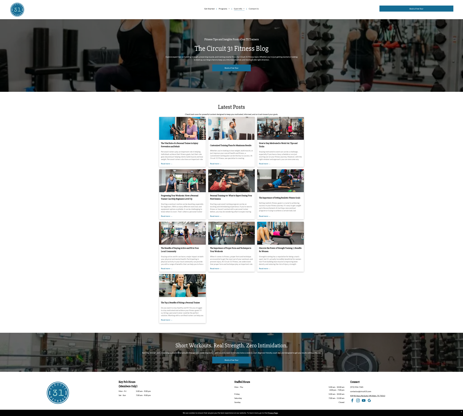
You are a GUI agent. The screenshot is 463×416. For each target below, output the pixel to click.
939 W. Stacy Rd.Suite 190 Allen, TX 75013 (367, 396)
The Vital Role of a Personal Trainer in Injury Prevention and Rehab (179, 145)
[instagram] (358, 400)
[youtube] (363, 400)
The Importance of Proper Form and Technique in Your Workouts (230, 250)
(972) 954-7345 (356, 387)
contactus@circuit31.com (360, 391)
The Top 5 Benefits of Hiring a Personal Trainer (180, 302)
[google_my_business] (369, 400)
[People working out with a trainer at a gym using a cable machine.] (280, 128)
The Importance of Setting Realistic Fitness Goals (279, 197)
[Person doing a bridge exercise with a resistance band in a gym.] (280, 180)
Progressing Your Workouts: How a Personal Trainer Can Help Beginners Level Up (179, 197)
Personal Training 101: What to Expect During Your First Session (231, 197)
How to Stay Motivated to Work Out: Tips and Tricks (278, 145)
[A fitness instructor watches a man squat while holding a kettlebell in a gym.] (231, 233)
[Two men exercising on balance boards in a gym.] (182, 180)
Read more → (167, 163)
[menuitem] (209, 9)
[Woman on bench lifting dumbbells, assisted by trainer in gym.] (231, 180)
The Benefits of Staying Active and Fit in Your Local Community (180, 250)
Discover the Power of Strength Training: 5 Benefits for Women (280, 250)
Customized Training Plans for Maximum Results (230, 145)
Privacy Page (273, 413)
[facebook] (352, 400)
